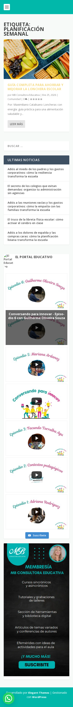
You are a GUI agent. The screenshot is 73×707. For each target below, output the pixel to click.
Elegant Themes (38, 692)
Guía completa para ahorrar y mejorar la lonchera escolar (35, 87)
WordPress (39, 697)
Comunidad (14, 99)
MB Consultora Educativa (26, 95)
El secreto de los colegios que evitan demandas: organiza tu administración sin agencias (34, 189)
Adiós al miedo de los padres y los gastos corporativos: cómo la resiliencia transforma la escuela (36, 172)
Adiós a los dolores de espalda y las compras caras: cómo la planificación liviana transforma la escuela (33, 236)
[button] (8, 698)
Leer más (16, 124)
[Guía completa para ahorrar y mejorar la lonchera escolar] (36, 59)
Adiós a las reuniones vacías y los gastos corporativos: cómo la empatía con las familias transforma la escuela (35, 206)
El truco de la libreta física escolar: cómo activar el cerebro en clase (35, 221)
